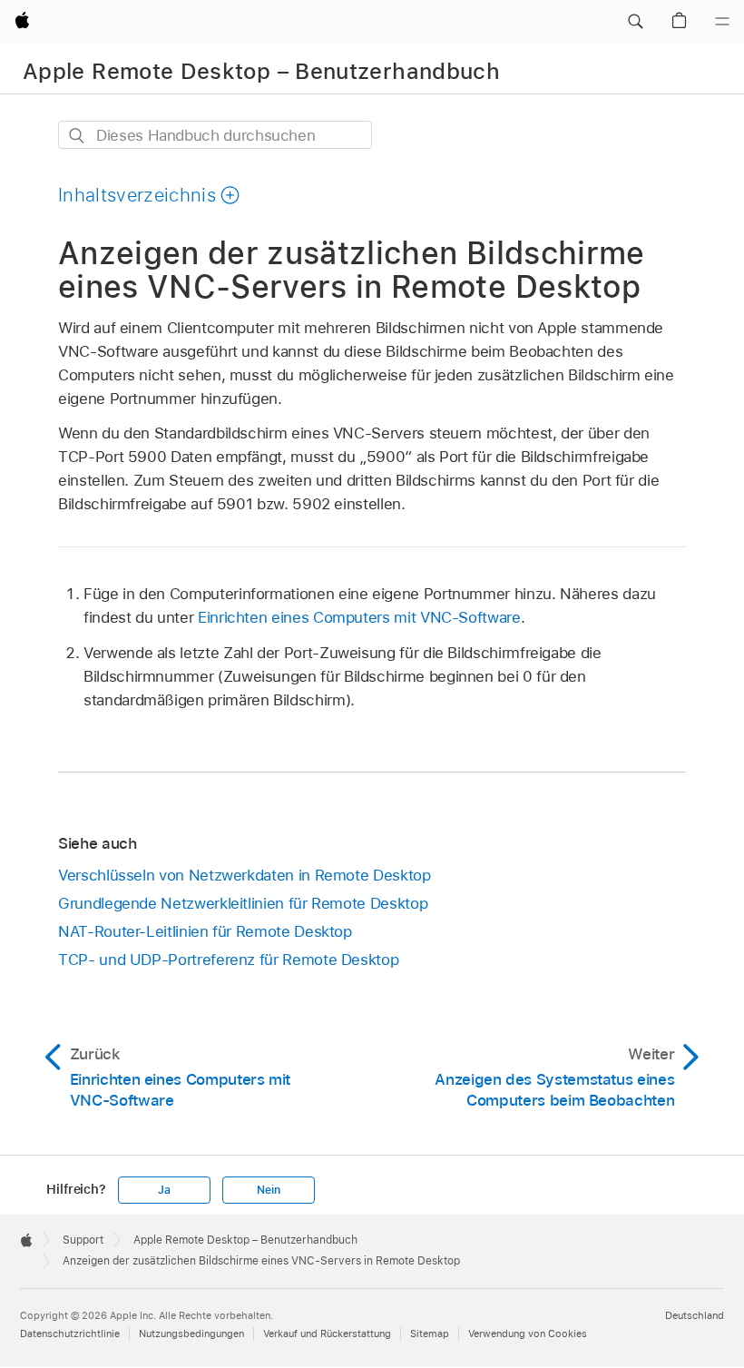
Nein (268, 1190)
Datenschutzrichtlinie (70, 1333)
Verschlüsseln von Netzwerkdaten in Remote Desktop (244, 875)
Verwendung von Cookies (527, 1333)
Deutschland (694, 1315)
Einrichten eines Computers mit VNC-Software (359, 617)
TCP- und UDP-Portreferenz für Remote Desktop (228, 959)
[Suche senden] (77, 135)
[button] (635, 22)
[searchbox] (215, 135)
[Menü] (722, 22)
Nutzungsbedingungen (191, 1333)
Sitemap (429, 1333)
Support (83, 1240)
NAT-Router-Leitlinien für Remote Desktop (205, 931)
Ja (164, 1190)
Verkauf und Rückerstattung (327, 1333)
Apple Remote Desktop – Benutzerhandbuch (261, 71)
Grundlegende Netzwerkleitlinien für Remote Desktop (242, 903)
